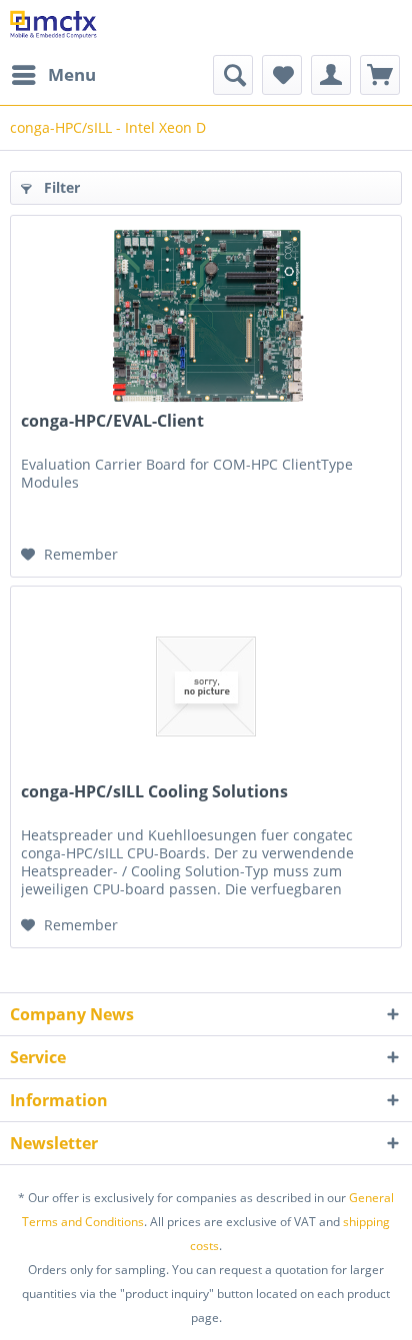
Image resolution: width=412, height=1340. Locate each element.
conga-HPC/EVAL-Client (112, 421)
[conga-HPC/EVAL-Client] (206, 316)
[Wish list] (282, 75)
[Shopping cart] (380, 75)
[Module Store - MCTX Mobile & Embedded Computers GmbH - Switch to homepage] (53, 27)
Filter (60, 187)
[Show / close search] (233, 75)
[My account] (331, 75)
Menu (72, 74)
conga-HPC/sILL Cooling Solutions (154, 791)
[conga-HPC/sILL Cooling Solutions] (206, 686)
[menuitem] (53, 75)
